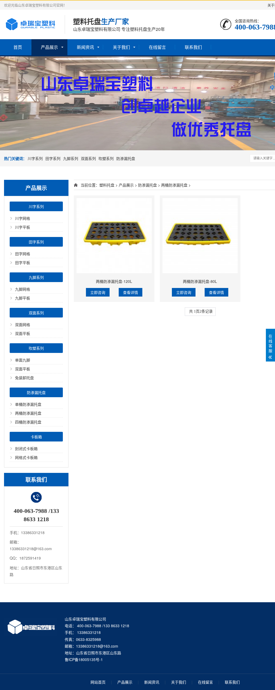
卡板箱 (36, 436)
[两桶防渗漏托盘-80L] (200, 235)
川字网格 (22, 218)
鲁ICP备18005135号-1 (84, 659)
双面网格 (22, 324)
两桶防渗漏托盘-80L (200, 281)
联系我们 (193, 47)
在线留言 (157, 47)
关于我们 (121, 47)
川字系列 (35, 158)
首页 (17, 47)
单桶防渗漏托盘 (28, 404)
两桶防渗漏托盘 (28, 413)
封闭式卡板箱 (26, 448)
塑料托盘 (106, 185)
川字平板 (22, 227)
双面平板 (22, 333)
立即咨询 (97, 292)
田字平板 (22, 262)
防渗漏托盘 (125, 158)
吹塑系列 (106, 158)
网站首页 (98, 682)
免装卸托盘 (24, 377)
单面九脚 (22, 360)
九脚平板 (22, 298)
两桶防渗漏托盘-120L (114, 281)
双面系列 (88, 158)
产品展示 (49, 47)
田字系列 (52, 158)
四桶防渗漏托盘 (28, 422)
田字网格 (22, 253)
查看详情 (130, 292)
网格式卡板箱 (26, 457)
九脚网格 (22, 289)
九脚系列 (70, 158)
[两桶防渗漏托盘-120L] (114, 235)
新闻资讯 (85, 47)
